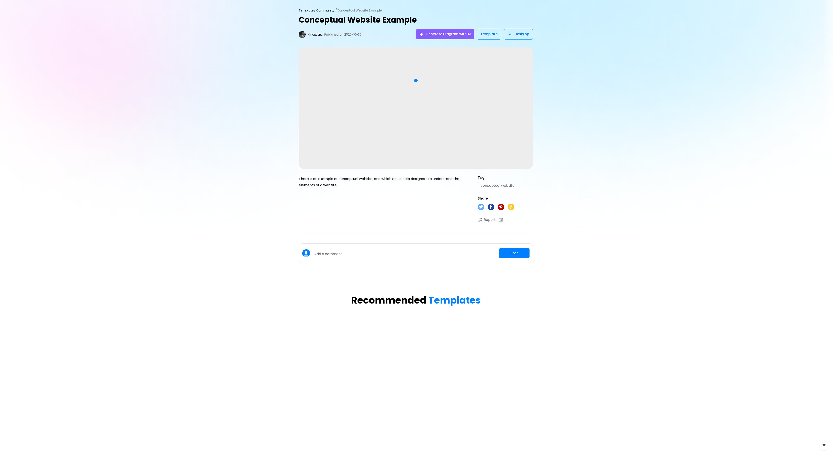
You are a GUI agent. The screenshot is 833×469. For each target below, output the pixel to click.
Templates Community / (318, 10)
